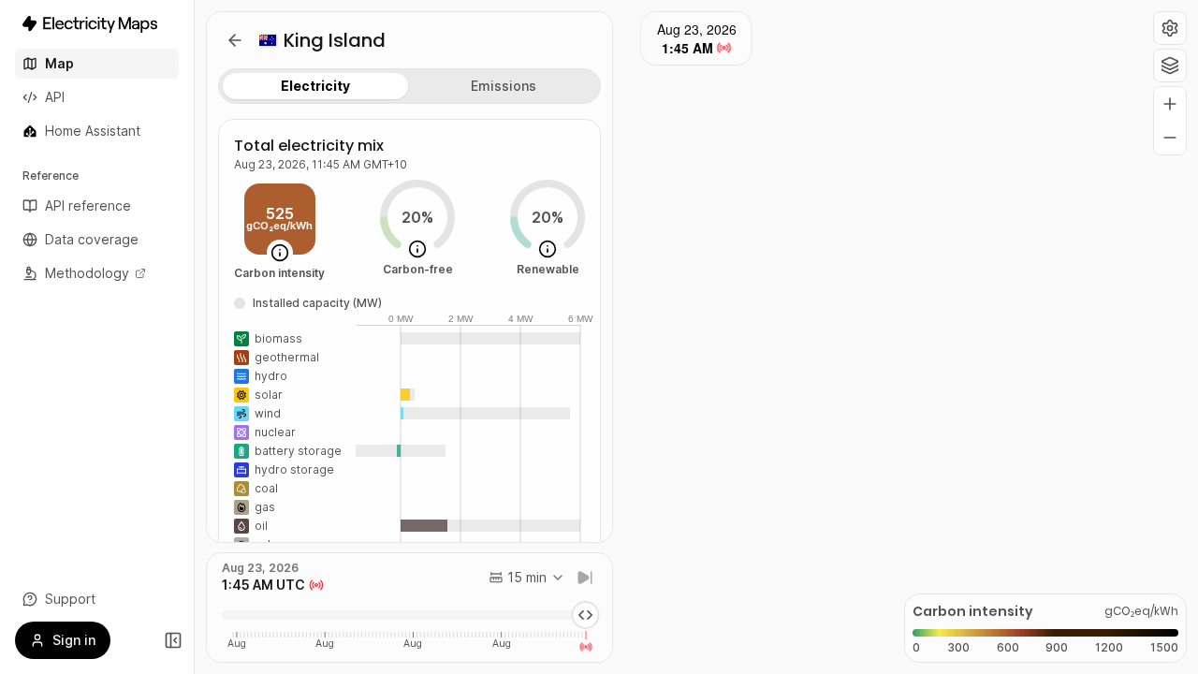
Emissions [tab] (503, 86)
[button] (1170, 28)
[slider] (586, 615)
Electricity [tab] (315, 86)
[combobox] (527, 578)
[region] (696, 337)
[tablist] (409, 86)
